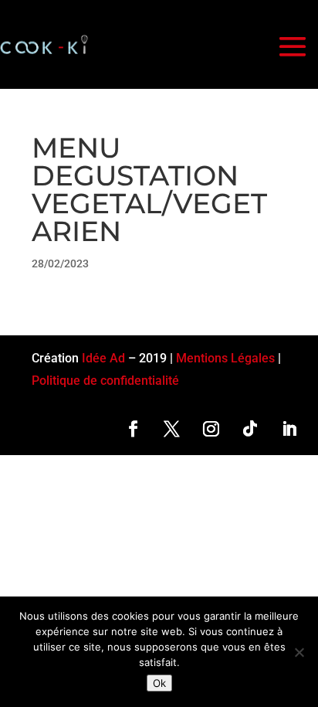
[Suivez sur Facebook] (133, 428)
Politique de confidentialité (105, 380)
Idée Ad (103, 358)
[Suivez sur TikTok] (250, 428)
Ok (159, 683)
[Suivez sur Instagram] (211, 428)
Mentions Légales (225, 358)
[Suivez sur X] (172, 428)
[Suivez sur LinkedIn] (289, 428)
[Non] (298, 652)
